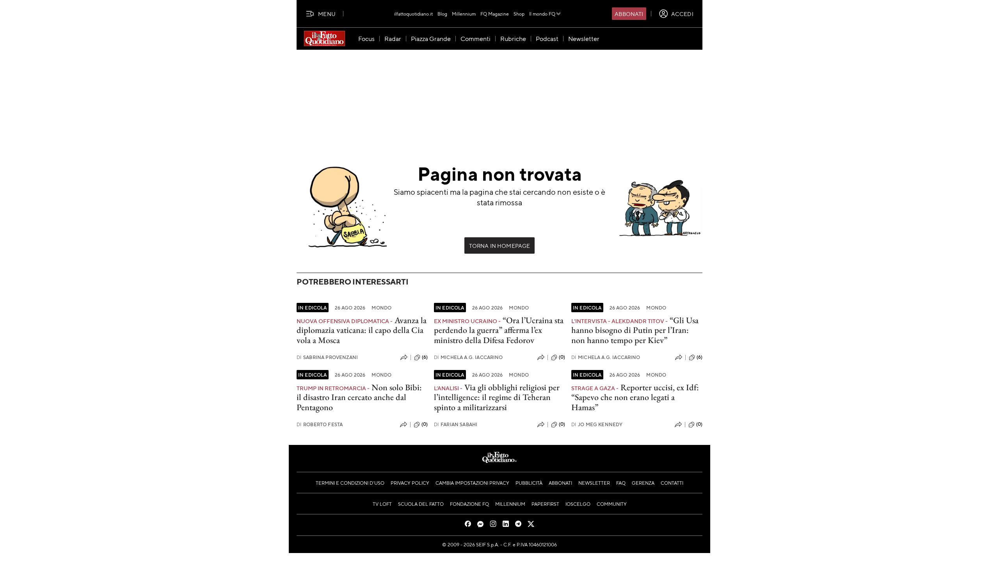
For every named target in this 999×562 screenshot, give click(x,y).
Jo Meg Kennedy (596, 424)
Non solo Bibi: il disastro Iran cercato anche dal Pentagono (359, 397)
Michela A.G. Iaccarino (468, 357)
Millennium (464, 13)
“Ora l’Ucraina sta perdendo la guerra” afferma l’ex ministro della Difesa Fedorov (498, 330)
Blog (442, 13)
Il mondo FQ (542, 14)
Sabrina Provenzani (327, 357)
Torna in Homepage (499, 245)
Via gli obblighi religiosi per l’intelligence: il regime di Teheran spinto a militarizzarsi (497, 397)
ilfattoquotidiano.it (413, 13)
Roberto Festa (320, 424)
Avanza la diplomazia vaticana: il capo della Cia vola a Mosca (362, 330)
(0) (562, 357)
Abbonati (629, 13)
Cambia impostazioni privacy (472, 483)
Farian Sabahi (455, 424)
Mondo (381, 307)
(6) (425, 357)
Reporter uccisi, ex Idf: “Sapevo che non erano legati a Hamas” (635, 397)
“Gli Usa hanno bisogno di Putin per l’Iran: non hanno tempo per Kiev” (635, 330)
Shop (519, 13)
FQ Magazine (494, 13)
